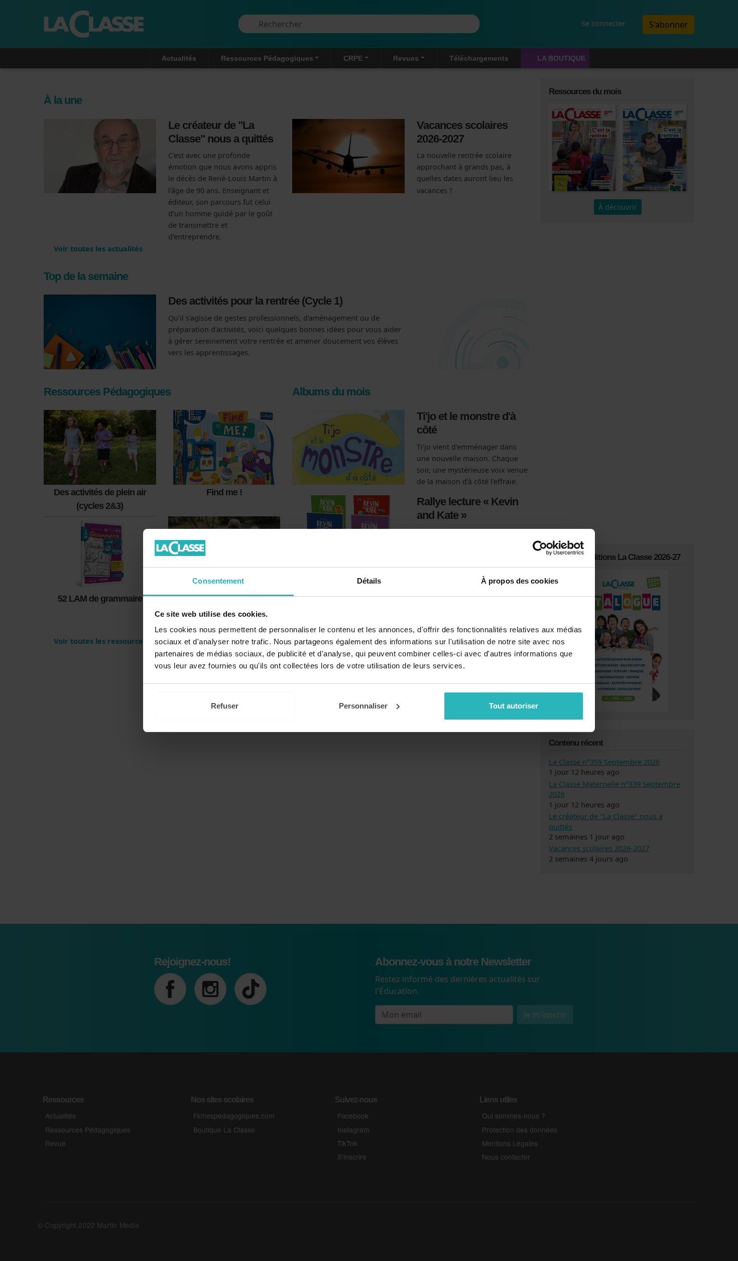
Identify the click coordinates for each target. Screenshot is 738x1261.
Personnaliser (363, 706)
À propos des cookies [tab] (519, 581)
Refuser (224, 706)
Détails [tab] (369, 581)
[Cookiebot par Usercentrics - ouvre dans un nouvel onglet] (540, 547)
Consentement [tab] (218, 581)
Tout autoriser (513, 706)
